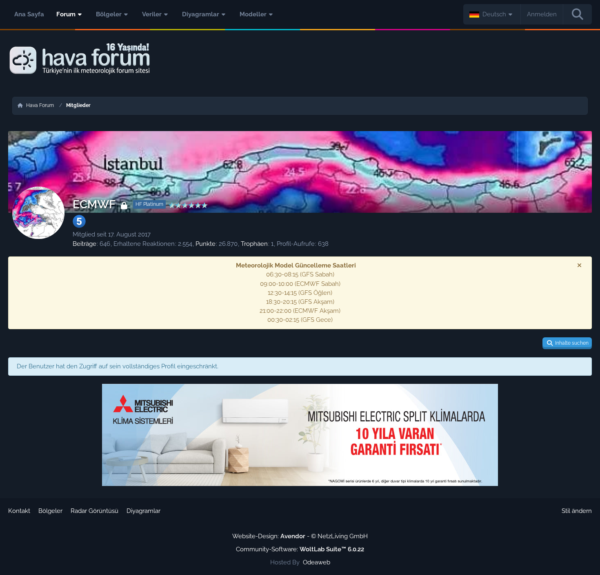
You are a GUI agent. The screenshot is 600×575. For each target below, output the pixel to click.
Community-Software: (300, 549)
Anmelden (542, 14)
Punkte (206, 243)
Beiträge (84, 243)
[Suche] (577, 14)
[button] (492, 14)
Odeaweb (316, 562)
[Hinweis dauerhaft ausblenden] (579, 265)
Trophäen (254, 243)
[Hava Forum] (300, 59)
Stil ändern (577, 511)
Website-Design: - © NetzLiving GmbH (300, 536)
